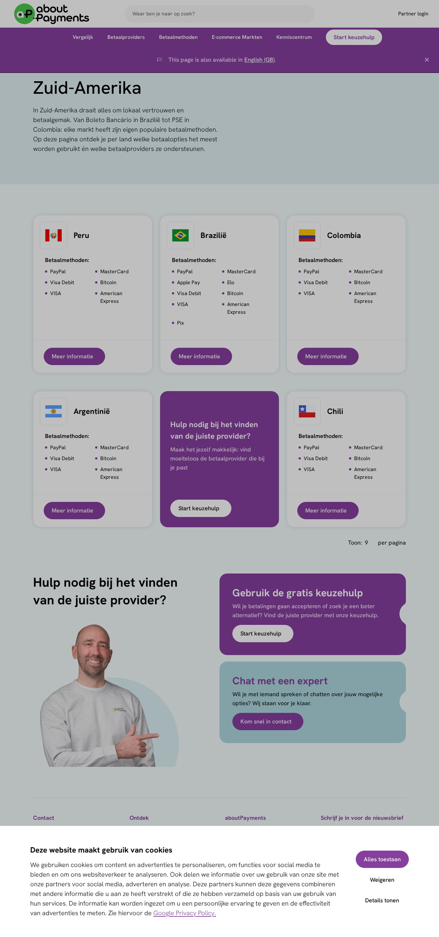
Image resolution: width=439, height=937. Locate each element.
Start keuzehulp (199, 508)
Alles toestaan (382, 859)
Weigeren (382, 879)
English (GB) (259, 59)
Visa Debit (62, 282)
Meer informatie (72, 356)
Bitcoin (108, 282)
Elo (230, 282)
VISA (55, 293)
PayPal (58, 271)
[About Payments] (52, 14)
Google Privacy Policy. (184, 913)
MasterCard (114, 271)
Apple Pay (188, 282)
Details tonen (382, 900)
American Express (111, 297)
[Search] (307, 13)
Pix (180, 323)
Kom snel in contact (265, 721)
